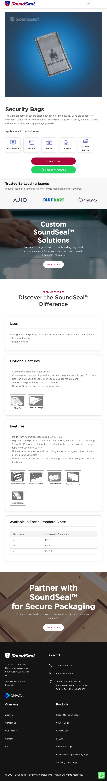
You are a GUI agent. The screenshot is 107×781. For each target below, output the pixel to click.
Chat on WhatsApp (55, 169)
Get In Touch (53, 264)
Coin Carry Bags (64, 747)
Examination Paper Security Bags (72, 755)
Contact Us (10, 723)
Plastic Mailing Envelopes (68, 715)
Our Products (11, 731)
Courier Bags (62, 723)
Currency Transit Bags (67, 762)
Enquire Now (53, 161)
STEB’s (59, 739)
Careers (9, 739)
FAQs (7, 747)
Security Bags (63, 731)
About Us (9, 715)
